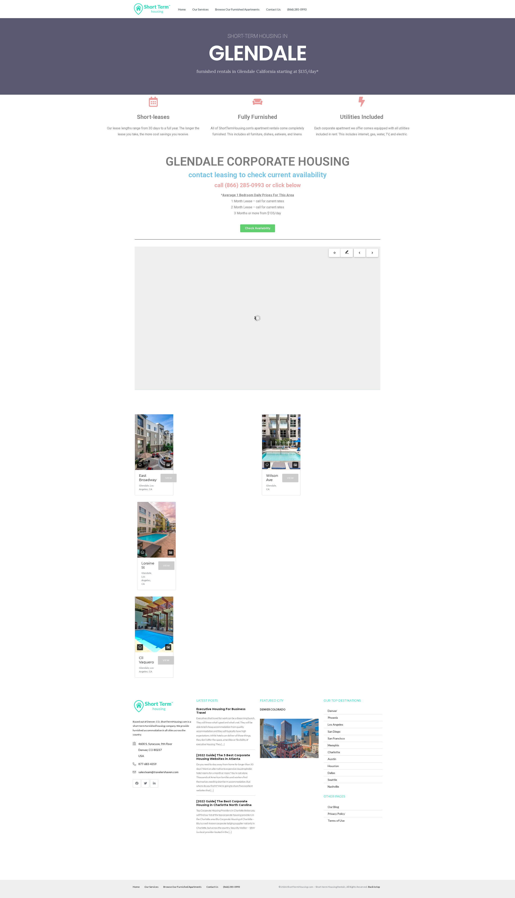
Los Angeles (335, 724)
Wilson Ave (272, 478)
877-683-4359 (147, 764)
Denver (332, 710)
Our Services (200, 9)
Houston (333, 766)
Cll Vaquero (146, 660)
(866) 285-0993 (297, 9)
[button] (257, 228)
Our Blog (333, 807)
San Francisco (336, 738)
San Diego (334, 731)
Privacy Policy (336, 813)
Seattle (332, 779)
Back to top (374, 886)
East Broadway (148, 478)
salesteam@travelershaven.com (158, 772)
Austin (332, 759)
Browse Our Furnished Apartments (237, 9)
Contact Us (273, 9)
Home (182, 9)
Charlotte (334, 752)
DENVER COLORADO (272, 709)
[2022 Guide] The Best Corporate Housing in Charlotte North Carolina (223, 803)
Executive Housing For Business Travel (220, 710)
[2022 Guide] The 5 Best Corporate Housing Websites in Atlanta (223, 757)
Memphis (333, 745)
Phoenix (333, 717)
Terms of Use (336, 820)
